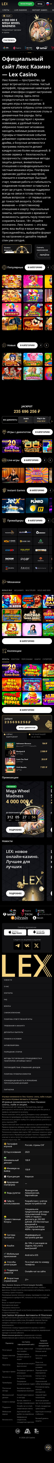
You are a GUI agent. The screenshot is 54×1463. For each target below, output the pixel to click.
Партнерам (9, 1090)
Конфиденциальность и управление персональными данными (20, 1081)
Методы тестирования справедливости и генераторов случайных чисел (23, 1059)
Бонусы (7, 1006)
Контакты (8, 993)
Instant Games (39, 10)
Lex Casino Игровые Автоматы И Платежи (20, 1099)
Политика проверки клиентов (17, 1074)
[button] (46, 345)
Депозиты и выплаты (13, 1032)
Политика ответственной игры (18, 1019)
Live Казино (20, 10)
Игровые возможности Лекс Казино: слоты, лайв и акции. (27, 1096)
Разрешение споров (13, 1052)
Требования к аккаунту (14, 1026)
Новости (8, 980)
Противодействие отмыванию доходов (22, 1067)
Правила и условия (12, 1039)
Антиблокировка (11, 1045)
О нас (6, 986)
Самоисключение (12, 1013)
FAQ (5, 1000)
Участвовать (9, 40)
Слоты (6, 10)
